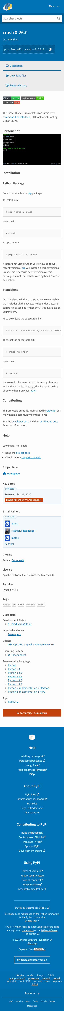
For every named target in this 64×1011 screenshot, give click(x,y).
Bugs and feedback (32, 833)
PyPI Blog (30, 794)
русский (38, 981)
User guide (31, 765)
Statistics (32, 804)
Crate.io (50, 411)
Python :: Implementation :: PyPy (26, 692)
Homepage (13, 473)
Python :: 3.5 (15, 673)
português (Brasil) (17, 978)
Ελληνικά (46, 978)
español (30, 975)
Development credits (30, 851)
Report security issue (32, 876)
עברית (47, 981)
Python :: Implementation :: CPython (28, 688)
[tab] (32, 66)
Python (12, 665)
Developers (14, 634)
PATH (33, 391)
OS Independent (17, 655)
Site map (32, 943)
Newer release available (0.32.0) (23, 500)
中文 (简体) (12, 981)
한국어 (34, 984)
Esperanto (57, 981)
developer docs (20, 421)
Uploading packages (30, 761)
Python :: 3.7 (15, 680)
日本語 (50, 975)
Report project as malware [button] (32, 713)
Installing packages (31, 756)
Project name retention (30, 770)
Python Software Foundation (41, 932)
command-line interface (16, 117)
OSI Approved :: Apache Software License (31, 644)
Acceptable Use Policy (30, 889)
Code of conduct (31, 880)
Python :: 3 (14, 669)
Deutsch (56, 978)
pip (29, 193)
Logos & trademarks (32, 808)
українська (33, 978)
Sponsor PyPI (32, 846)
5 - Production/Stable (20, 624)
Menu (52, 6)
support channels (31, 457)
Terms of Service (30, 871)
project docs (23, 453)
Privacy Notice (30, 884)
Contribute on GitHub (30, 837)
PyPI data (9, 488)
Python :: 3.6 (15, 676)
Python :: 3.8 (15, 684)
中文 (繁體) (25, 981)
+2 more (9, 544)
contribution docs (48, 421)
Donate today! (32, 920)
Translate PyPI (31, 842)
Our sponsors (32, 812)
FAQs (32, 774)
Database (13, 702)
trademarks (28, 930)
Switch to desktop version (32, 960)
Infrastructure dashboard (30, 799)
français (40, 975)
